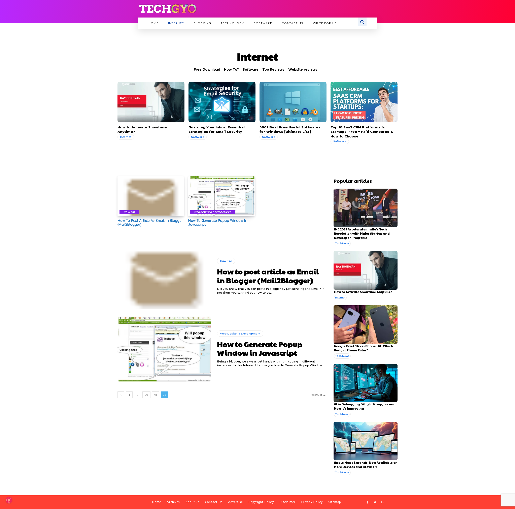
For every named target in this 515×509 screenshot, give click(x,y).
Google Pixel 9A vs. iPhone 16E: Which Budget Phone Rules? (363, 348)
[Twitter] (374, 502)
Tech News (342, 243)
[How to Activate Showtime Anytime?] (150, 102)
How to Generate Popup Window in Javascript (259, 348)
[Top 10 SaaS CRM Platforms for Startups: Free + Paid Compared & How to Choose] (364, 102)
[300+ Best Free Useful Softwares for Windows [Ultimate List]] (293, 102)
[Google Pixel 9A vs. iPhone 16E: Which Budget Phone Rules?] (366, 324)
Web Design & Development (212, 212)
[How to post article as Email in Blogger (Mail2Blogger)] (150, 196)
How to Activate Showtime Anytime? (363, 292)
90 (146, 394)
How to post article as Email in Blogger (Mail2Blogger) (268, 275)
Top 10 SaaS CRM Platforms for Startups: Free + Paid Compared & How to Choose (362, 131)
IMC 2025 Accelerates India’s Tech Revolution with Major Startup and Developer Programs (362, 233)
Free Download (207, 69)
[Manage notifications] (9, 500)
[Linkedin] (382, 502)
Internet (125, 136)
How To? (231, 69)
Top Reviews (273, 69)
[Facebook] (367, 502)
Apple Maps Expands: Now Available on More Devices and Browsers (366, 464)
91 (155, 394)
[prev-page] (120, 394)
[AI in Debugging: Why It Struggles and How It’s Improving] (366, 383)
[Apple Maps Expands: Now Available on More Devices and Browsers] (366, 441)
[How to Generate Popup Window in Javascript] (221, 196)
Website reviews (302, 69)
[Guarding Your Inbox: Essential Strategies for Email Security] (221, 102)
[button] (362, 22)
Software (251, 69)
